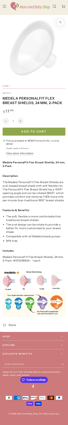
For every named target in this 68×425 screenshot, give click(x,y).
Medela (7, 93)
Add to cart (34, 131)
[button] (54, 6)
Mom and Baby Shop (27, 413)
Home (6, 86)
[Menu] (4, 6)
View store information (19, 153)
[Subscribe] (63, 364)
